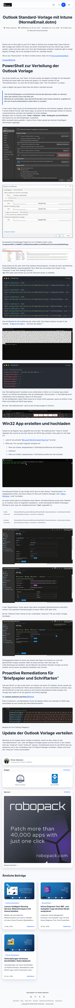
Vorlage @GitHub (8, 60)
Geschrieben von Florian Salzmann (37, 992)
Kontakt (35, 1001)
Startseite (16, 1001)
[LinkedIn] (31, 997)
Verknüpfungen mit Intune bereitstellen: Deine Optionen (17, 960)
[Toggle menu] (69, 4)
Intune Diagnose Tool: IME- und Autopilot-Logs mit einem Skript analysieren (55, 908)
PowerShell (43, 30)
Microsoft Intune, (35, 30)
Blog (22, 1001)
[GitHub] (35, 997)
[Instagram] (44, 997)
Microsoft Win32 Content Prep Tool (35, 440)
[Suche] (53, 4)
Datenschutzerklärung (46, 1001)
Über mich (28, 1001)
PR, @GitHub (18, 697)
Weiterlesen (30, 926)
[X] (40, 997)
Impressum (58, 1001)
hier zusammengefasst (59, 56)
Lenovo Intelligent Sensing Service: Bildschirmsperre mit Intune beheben (17, 908)
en (59, 4)
